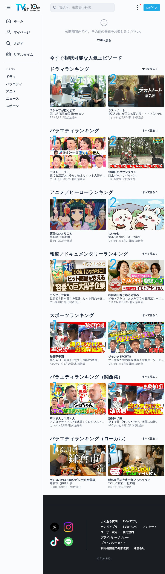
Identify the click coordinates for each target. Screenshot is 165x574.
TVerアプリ (130, 521)
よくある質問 (109, 521)
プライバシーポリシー (115, 537)
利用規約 (128, 532)
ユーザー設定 (109, 532)
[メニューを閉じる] (8, 7)
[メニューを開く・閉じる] (137, 7)
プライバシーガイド (113, 542)
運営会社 (139, 548)
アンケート (150, 526)
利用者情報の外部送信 (115, 548)
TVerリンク (130, 526)
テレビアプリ (109, 526)
